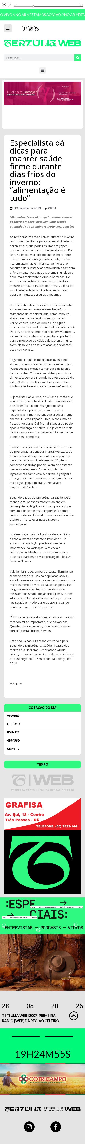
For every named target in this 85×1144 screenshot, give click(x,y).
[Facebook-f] (24, 28)
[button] (42, 70)
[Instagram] (30, 28)
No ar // (21, 14)
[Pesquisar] (77, 57)
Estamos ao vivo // (45, 14)
